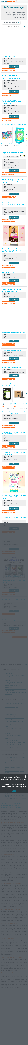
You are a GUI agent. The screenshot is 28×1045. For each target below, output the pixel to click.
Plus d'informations (14, 66)
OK (14, 791)
